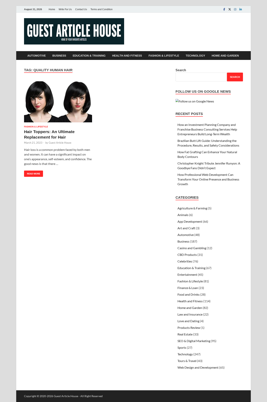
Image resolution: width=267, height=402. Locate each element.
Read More (32, 173)
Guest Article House (60, 142)
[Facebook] (224, 9)
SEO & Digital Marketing (193, 341)
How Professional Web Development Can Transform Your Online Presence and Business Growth (208, 179)
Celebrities (184, 261)
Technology (195, 55)
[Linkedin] (240, 9)
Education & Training (89, 55)
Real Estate (185, 334)
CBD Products (187, 254)
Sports (181, 347)
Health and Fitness (127, 55)
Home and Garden (225, 55)
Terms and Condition (101, 9)
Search (181, 70)
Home (52, 9)
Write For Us (65, 9)
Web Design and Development (198, 367)
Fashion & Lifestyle (164, 55)
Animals (182, 215)
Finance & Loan (187, 288)
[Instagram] (235, 9)
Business (59, 55)
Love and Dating (188, 321)
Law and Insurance (189, 314)
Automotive (36, 55)
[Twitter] (229, 9)
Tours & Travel (186, 361)
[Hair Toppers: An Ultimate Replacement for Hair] (58, 101)
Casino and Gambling (191, 248)
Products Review (188, 327)
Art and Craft (186, 228)
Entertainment (187, 274)
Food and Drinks (188, 294)
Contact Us (81, 9)
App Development (189, 221)
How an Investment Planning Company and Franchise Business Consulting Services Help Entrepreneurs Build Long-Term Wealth (207, 129)
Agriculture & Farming (192, 208)
